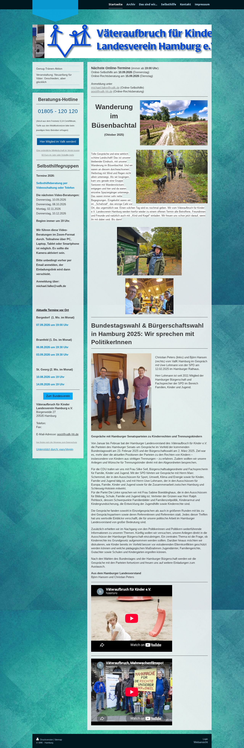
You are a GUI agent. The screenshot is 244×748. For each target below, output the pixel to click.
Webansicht (201, 742)
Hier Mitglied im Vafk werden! (58, 141)
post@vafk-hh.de (101, 91)
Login (205, 739)
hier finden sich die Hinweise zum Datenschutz (56, 442)
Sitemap (58, 739)
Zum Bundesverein (58, 396)
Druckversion (46, 739)
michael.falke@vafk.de (105, 87)
